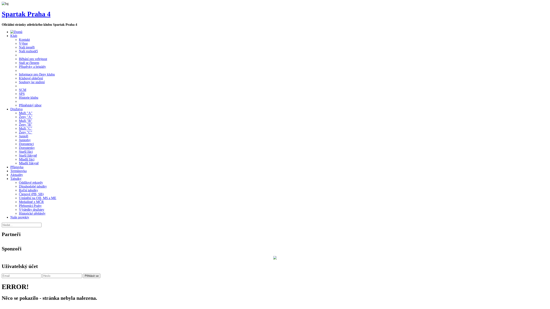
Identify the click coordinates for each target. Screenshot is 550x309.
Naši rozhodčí (28, 51)
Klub (13, 36)
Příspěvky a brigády (32, 66)
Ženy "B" (25, 124)
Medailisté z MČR (31, 202)
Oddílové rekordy (31, 182)
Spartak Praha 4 (26, 14)
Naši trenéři (27, 47)
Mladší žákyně (29, 163)
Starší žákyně (28, 155)
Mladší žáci (26, 159)
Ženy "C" (25, 132)
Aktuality (16, 175)
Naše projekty (19, 217)
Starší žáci (26, 151)
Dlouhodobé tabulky (33, 186)
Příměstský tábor (30, 105)
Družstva (16, 109)
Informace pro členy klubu (37, 74)
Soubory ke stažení (32, 82)
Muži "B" (25, 121)
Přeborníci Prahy (30, 206)
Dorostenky (27, 148)
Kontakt (24, 39)
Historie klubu (28, 97)
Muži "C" (25, 128)
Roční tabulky (28, 190)
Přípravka (16, 167)
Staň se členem (29, 63)
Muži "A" (25, 113)
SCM (22, 90)
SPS (22, 93)
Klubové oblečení (31, 78)
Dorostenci (26, 144)
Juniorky (25, 140)
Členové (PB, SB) (31, 194)
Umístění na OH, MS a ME (37, 198)
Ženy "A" (25, 117)
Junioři (23, 136)
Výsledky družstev (31, 209)
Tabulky (15, 178)
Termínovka (18, 171)
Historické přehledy (32, 213)
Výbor (23, 43)
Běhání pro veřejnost (33, 59)
